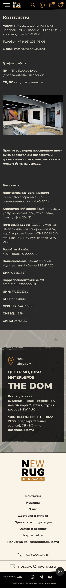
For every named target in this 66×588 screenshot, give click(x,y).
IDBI (19, 576)
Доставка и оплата (33, 515)
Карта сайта (33, 535)
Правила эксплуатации (33, 522)
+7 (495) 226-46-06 (31, 41)
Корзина (33, 502)
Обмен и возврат (33, 529)
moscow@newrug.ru (29, 49)
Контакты (33, 496)
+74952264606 (36, 555)
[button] (33, 5)
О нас (33, 509)
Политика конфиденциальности (33, 542)
